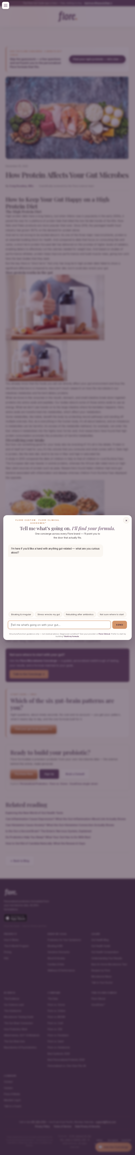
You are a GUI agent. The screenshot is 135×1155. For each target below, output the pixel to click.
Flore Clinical (104, 634)
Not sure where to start (112, 614)
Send (119, 625)
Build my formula (71, 636)
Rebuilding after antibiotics (80, 614)
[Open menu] (5, 5)
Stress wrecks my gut (49, 614)
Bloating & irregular (21, 614)
